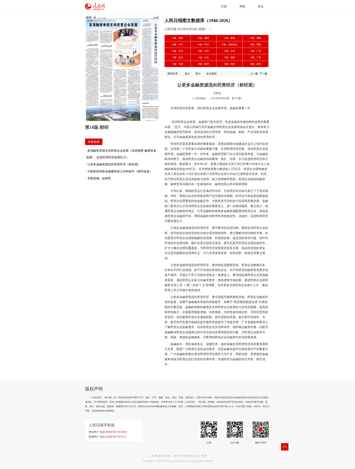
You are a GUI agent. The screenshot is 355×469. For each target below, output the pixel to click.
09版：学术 (177, 51)
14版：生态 (203, 57)
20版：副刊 (255, 64)
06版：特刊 (203, 44)
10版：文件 (203, 51)
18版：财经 (203, 64)
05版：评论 (177, 44)
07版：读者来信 (229, 44)
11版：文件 (229, 51)
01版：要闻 (177, 38)
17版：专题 (177, 64)
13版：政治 (177, 57)
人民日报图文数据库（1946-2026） (199, 20)
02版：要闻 (203, 38)
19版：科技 (229, 64)
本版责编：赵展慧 (99, 178)
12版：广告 (255, 51)
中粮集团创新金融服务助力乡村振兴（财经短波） (119, 171)
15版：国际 (229, 57)
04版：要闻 (255, 38)
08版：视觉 (255, 44)
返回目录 (172, 73)
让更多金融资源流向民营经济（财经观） (114, 164)
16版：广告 (255, 57)
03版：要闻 (229, 38)
